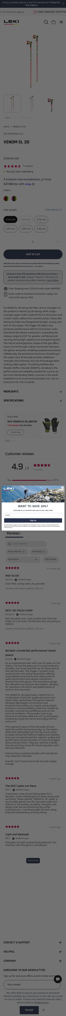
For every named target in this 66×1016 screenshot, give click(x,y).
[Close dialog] (62, 487)
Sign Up (33, 520)
